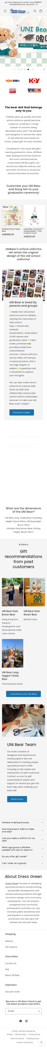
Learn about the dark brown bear (11, 494)
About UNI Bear (12, 975)
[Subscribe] (39, 1011)
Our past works (12, 991)
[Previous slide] (14, 69)
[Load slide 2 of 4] (22, 69)
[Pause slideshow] (44, 69)
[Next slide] (33, 69)
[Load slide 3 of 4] (25, 69)
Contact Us (10, 963)
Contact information (24, 1042)
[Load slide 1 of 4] (18, 69)
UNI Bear (22, 1031)
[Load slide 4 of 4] (28, 69)
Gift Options (11, 947)
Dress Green (12, 883)
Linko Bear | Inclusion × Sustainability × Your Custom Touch (33, 231)
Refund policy (20, 1034)
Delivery (9, 941)
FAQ (7, 969)
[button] (5, 11)
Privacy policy (34, 1034)
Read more (17, 799)
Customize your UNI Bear (23, 694)
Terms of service (17, 1038)
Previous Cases (21, 412)
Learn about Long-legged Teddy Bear (33, 494)
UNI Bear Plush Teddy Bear (11, 230)
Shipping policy (33, 1038)
